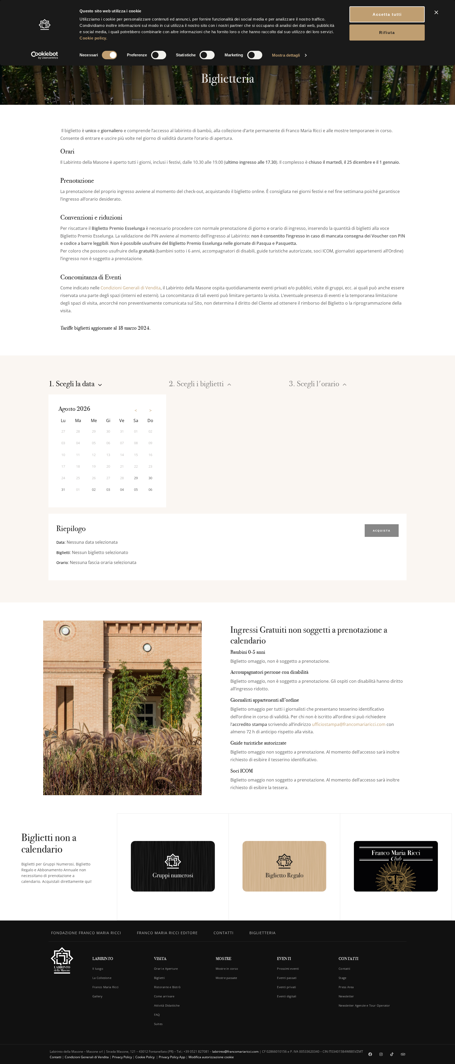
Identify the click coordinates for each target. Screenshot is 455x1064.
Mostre (223, 958)
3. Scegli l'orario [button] (315, 383)
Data (60, 542)
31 (63, 489)
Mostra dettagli (286, 55)
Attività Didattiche (167, 1005)
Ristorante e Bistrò (167, 987)
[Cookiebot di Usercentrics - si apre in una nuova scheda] (45, 55)
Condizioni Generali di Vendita (131, 288)
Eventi (284, 958)
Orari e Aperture (166, 969)
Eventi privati (286, 987)
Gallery (97, 996)
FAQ (157, 1015)
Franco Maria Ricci (105, 987)
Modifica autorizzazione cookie (211, 1057)
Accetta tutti (387, 14)
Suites (158, 1024)
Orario (62, 562)
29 (136, 478)
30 (150, 478)
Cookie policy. (93, 38)
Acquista (381, 530)
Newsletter (346, 996)
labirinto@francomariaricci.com (235, 1051)
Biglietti (63, 552)
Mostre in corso (227, 969)
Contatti (224, 932)
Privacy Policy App (172, 1057)
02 (94, 489)
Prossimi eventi (288, 969)
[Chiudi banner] (436, 12)
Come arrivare (164, 996)
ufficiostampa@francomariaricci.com (348, 724)
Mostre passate (226, 978)
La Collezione (101, 978)
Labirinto (102, 958)
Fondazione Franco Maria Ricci (86, 932)
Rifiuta (387, 32)
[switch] (158, 55)
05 (136, 489)
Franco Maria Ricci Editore (167, 932)
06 (150, 489)
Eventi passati (286, 978)
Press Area (346, 987)
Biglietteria (262, 932)
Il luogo (97, 969)
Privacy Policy (122, 1057)
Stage (342, 978)
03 (108, 489)
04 (122, 489)
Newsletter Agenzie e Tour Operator (364, 1005)
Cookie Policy (145, 1057)
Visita (160, 958)
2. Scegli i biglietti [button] (197, 383)
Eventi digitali (286, 996)
